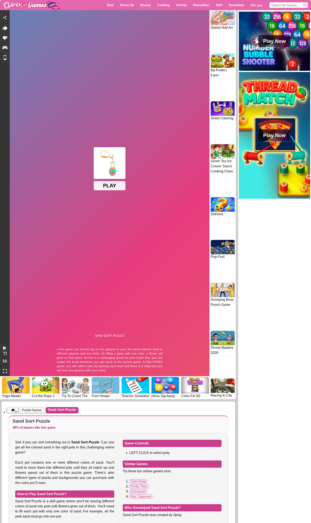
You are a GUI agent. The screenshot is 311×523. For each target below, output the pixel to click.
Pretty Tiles (139, 486)
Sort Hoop (138, 481)
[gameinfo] (5, 48)
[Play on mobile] (5, 58)
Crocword (138, 491)
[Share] (5, 18)
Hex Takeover (141, 496)
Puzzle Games (31, 410)
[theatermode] (5, 355)
